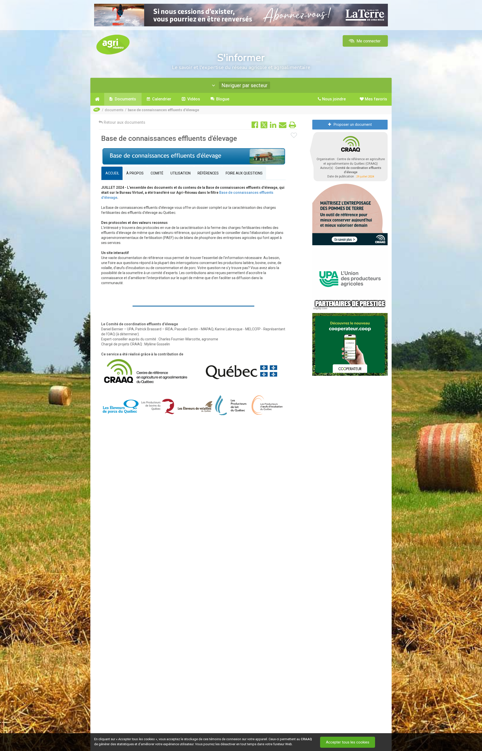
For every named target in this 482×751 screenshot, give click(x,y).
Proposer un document (353, 124)
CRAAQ (306, 739)
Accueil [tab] (112, 173)
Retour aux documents (124, 122)
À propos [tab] (135, 173)
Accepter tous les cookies (347, 742)
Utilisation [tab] (180, 173)
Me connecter (368, 41)
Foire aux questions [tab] (244, 173)
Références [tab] (208, 173)
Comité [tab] (157, 173)
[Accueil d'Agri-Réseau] (113, 44)
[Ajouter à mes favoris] (294, 135)
